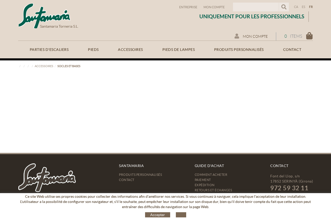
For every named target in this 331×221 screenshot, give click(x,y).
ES (303, 7)
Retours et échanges (213, 190)
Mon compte (214, 7)
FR (311, 7)
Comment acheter (211, 174)
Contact (126, 179)
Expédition (205, 185)
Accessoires (44, 66)
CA (296, 7)
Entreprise (188, 7)
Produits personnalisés (140, 174)
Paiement (203, 179)
